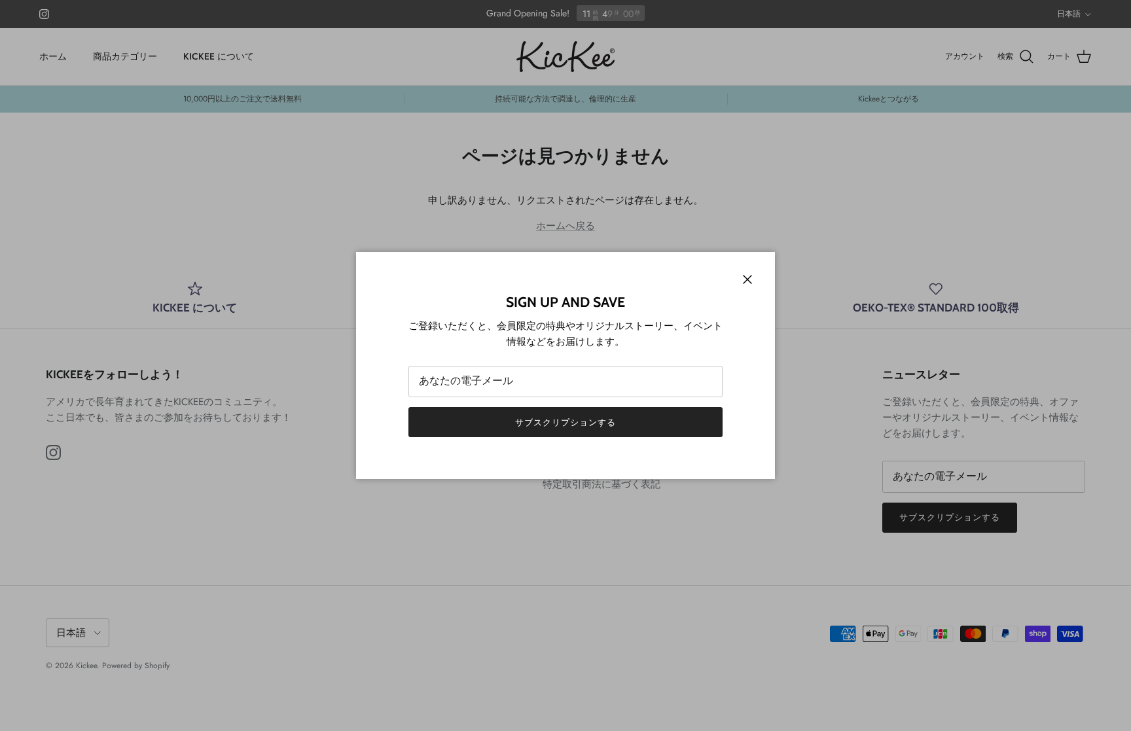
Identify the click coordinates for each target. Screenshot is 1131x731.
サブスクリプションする (565, 422)
